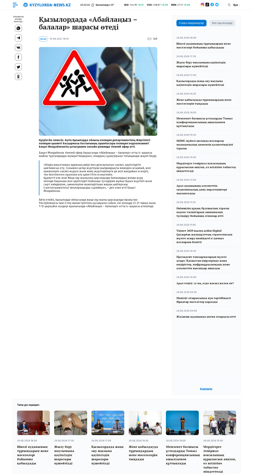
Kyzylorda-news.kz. (51, 140)
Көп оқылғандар (222, 23)
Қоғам (43, 39)
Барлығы (206, 388)
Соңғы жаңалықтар (191, 23)
